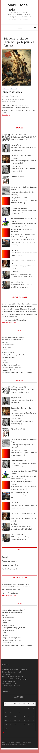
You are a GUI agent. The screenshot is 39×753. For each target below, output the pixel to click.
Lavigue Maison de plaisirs (11, 365)
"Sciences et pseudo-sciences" (12, 340)
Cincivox (5, 350)
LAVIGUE (5, 362)
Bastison (5, 342)
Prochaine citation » (9, 323)
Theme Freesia (27, 742)
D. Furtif (5, 96)
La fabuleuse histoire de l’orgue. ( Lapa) (14, 679)
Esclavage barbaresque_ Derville (13, 355)
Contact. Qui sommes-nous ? (11, 672)
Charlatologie (6, 347)
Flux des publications (9, 561)
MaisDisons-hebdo (18, 7)
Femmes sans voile (12, 92)
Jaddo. (4, 360)
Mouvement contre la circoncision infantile (17, 372)
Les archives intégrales (9, 683)
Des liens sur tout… (8, 674)
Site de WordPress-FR (9, 569)
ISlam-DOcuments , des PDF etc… (13, 676)
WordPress (5, 744)
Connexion (5, 557)
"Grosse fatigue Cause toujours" (13, 337)
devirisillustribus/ (8, 352)
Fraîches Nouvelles (8, 357)
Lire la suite (7, 115)
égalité (9, 101)
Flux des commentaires (10, 565)
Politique (5, 88)
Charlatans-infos (8, 345)
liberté (13, 101)
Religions (13, 88)
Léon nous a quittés (8, 681)
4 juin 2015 (14, 96)
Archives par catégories (12, 686)
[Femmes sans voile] (19, 67)
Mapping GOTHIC (8, 370)
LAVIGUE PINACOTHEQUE (12, 367)
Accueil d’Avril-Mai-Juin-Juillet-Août (14, 670)
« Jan (3, 732)
